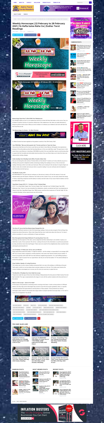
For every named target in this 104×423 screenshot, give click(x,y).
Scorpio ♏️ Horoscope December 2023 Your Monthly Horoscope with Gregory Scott (84, 69)
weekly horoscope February (30, 314)
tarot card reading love (49, 312)
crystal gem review (42, 305)
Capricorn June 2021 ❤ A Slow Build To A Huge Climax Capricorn (45, 380)
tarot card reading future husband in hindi (48, 309)
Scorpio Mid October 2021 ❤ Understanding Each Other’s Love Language (83, 62)
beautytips (33, 305)
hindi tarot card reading (18, 307)
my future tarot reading (18, 309)
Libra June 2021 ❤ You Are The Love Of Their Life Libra (44, 373)
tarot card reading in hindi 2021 (34, 312)
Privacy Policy (47, 2)
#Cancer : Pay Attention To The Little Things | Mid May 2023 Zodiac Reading (20, 359)
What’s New (17, 14)
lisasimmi (28, 307)
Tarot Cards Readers (21, 401)
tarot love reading (17, 314)
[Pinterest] (38, 35)
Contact (29, 2)
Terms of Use (56, 2)
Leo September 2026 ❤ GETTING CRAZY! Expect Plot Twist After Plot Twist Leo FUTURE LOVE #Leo (65, 383)
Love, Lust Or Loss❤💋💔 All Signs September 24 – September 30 (83, 55)
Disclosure (37, 2)
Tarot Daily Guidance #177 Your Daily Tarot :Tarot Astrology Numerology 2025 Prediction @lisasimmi (24, 374)
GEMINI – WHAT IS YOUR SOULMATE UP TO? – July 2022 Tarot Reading (24, 391)
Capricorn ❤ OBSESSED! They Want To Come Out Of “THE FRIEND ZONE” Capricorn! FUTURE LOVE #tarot (40, 341)
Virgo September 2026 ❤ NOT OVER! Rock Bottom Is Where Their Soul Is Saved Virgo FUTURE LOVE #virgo (65, 374)
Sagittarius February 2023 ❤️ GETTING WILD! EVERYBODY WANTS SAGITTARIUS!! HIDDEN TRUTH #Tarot (24, 383)
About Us (21, 2)
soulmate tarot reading (31, 309)
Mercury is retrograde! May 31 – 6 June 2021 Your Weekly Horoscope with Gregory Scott (84, 93)
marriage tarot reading (61, 307)
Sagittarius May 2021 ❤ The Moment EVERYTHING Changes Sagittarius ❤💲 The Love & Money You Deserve (44, 389)
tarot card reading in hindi (19, 312)
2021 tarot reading (17, 305)
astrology (26, 305)
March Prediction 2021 (48, 307)
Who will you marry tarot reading (45, 314)
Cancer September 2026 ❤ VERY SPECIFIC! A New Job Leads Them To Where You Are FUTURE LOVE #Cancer (65, 392)
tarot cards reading (61, 312)
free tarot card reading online (55, 305)
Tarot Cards (15, 31)
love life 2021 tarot (37, 307)
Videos (26, 14)
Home (15, 2)
